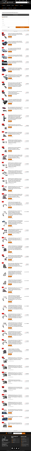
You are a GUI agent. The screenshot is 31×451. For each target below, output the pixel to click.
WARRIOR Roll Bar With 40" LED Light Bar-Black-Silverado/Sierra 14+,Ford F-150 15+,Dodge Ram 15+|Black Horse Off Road (15, 388)
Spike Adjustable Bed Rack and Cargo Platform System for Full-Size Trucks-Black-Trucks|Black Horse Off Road (15, 410)
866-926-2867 (5, 440)
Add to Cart (10, 267)
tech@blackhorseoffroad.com (6, 442)
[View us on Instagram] (14, 448)
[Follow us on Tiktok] (19, 448)
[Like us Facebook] (12, 448)
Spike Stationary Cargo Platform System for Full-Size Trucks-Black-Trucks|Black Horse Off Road (15, 424)
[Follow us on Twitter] (17, 448)
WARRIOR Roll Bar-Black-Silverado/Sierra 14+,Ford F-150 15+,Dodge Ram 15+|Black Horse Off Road (15, 381)
